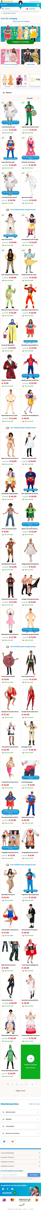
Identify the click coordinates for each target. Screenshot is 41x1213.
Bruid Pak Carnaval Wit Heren (31, 1000)
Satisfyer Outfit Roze (28, 162)
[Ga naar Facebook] (8, 1189)
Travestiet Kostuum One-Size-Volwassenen (16, 782)
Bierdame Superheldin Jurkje (31, 345)
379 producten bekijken (21, 21)
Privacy (25, 1209)
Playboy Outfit (6, 380)
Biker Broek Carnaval (8, 965)
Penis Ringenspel (27, 782)
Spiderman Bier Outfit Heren (31, 380)
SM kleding (31, 64)
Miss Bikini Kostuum (8, 894)
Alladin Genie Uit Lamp (29, 275)
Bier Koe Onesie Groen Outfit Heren (13, 310)
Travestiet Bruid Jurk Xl (9, 197)
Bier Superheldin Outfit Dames (11, 817)
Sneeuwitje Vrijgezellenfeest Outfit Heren (15, 493)
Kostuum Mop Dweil (8, 345)
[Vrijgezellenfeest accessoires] (22, 79)
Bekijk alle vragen (34, 1104)
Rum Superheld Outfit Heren (11, 275)
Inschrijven (34, 1175)
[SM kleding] (30, 56)
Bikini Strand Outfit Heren (10, 458)
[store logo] (20, 3)
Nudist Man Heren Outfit (9, 415)
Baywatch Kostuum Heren (10, 711)
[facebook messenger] (4, 1141)
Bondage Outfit (27, 747)
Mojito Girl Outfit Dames (30, 529)
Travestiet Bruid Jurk (8, 127)
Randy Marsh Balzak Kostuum (11, 1035)
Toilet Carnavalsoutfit (29, 458)
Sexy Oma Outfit (7, 239)
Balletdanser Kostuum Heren (11, 634)
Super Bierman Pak (28, 817)
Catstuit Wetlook (7, 1000)
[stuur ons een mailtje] (12, 1141)
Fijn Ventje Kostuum (28, 676)
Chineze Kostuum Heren (9, 599)
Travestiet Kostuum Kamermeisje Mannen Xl (16, 747)
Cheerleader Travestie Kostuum (12, 930)
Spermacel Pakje (27, 197)
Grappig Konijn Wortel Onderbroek (13, 852)
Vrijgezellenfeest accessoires (22, 87)
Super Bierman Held (8, 162)
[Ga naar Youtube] (12, 1189)
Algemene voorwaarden (15, 1209)
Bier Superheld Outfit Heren (31, 493)
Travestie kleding (10, 64)
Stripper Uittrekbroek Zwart (31, 599)
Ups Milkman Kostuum (9, 564)
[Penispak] (7, 79)
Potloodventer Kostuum (29, 930)
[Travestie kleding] (10, 56)
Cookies (31, 1209)
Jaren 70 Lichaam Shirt (9, 529)
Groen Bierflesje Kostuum (10, 1070)
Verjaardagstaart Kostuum (30, 1035)
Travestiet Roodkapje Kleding (31, 965)
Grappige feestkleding (20, 42)
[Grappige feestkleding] (20, 33)
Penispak (8, 87)
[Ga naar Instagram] (3, 1189)
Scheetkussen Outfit (8, 676)
